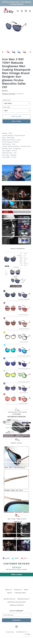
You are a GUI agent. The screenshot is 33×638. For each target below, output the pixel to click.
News (26, 589)
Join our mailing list (16, 611)
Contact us (18, 589)
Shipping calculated (8, 93)
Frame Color (6, 107)
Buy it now (16, 121)
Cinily (12, 632)
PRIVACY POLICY (9, 599)
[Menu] (30, 11)
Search (9, 593)
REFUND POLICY (23, 599)
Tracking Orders (20, 593)
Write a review (16, 574)
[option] (8, 52)
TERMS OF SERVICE (16, 605)
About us (8, 589)
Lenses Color (6, 100)
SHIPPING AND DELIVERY (17, 602)
